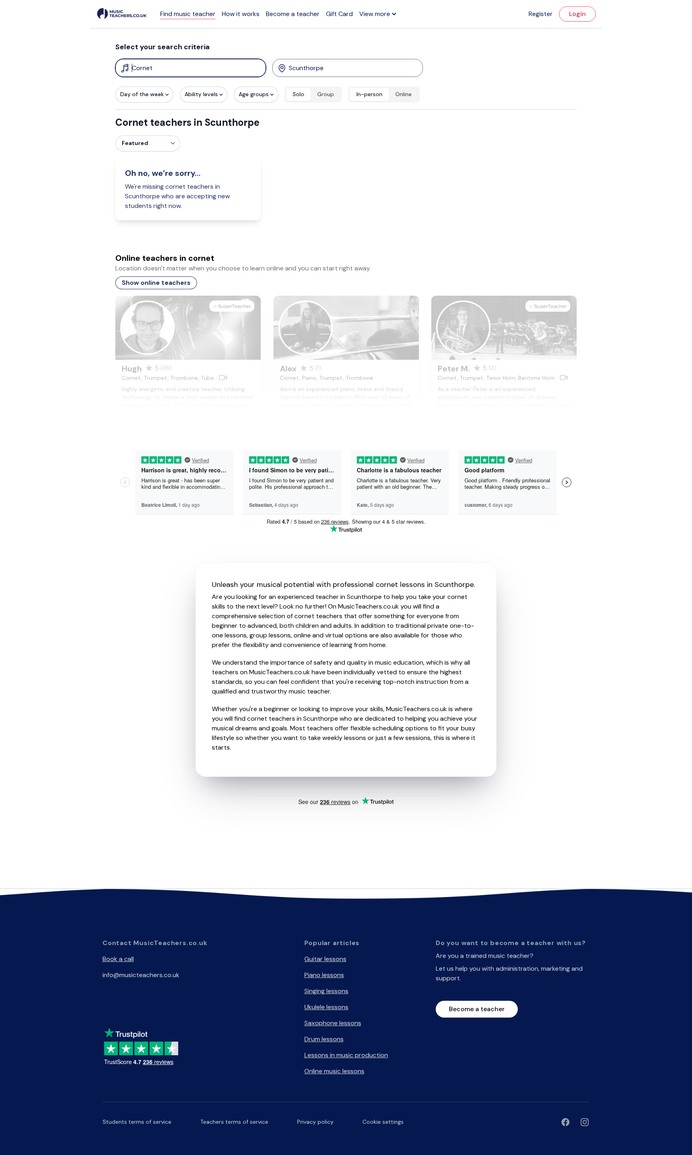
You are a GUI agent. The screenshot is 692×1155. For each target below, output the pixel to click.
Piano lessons (324, 975)
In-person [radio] (369, 94)
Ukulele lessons (326, 1007)
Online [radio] (403, 94)
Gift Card (339, 14)
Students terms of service (137, 1121)
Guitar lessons (325, 959)
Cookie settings (383, 1121)
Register (541, 14)
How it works (241, 14)
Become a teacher (293, 14)
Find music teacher (187, 14)
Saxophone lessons (332, 1023)
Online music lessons (334, 1071)
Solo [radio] (298, 94)
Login (577, 14)
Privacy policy (315, 1121)
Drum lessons (324, 1039)
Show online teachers (156, 282)
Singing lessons (326, 991)
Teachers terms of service (234, 1121)
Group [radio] (325, 94)
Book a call (118, 959)
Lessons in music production (346, 1055)
